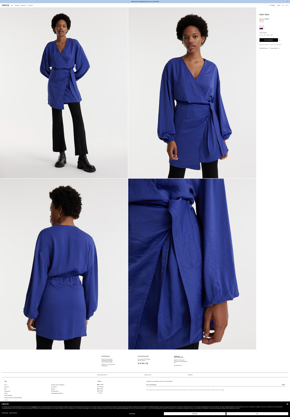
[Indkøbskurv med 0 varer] (286, 5)
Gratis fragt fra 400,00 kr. (264, 44)
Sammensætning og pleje (143, 356)
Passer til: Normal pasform (107, 359)
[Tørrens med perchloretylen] (147, 363)
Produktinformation (263, 48)
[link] (5, 381)
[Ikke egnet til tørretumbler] (142, 363)
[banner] (145, 1)
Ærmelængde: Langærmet (107, 360)
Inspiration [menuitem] (23, 5)
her (223, 389)
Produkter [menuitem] (17, 5)
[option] (260, 29)
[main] (145, 361)
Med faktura (279, 44)
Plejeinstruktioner (274, 48)
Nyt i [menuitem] (12, 5)
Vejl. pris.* (264, 19)
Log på (278, 5)
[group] (216, 385)
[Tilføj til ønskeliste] (280, 40)
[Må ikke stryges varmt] (145, 363)
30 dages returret (273, 44)
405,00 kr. (261, 20)
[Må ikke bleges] (140, 363)
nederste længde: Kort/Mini (107, 361)
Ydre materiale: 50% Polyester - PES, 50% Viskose (144, 360)
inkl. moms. (261, 21)
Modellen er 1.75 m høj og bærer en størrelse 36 (108, 365)
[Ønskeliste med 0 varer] (283, 5)
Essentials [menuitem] (30, 5)
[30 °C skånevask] (138, 363)
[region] (109, 361)
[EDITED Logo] (5, 5)
